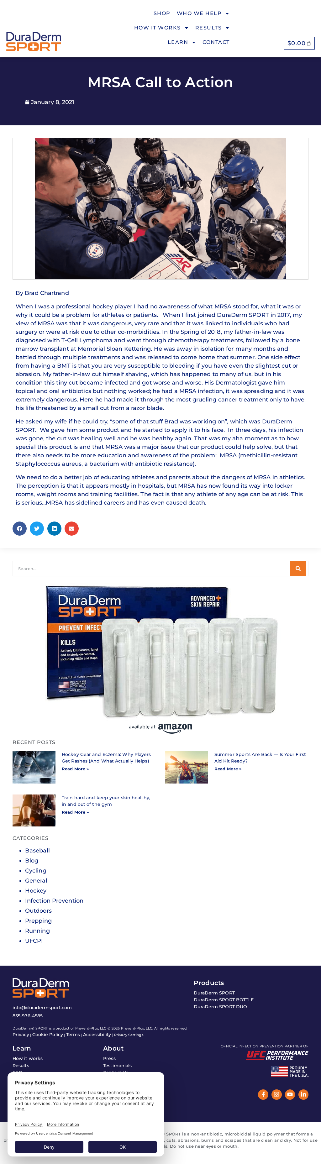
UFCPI (34, 940)
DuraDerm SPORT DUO (220, 1006)
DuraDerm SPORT (214, 993)
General (36, 880)
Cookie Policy (47, 1034)
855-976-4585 (28, 1016)
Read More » (75, 768)
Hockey (36, 890)
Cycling (35, 870)
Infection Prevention (54, 900)
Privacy (21, 1034)
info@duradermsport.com (42, 1007)
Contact (216, 42)
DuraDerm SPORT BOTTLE (224, 1000)
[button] (20, 529)
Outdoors (38, 910)
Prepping (38, 920)
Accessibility (97, 1034)
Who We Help (199, 13)
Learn (178, 42)
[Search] (298, 568)
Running (37, 930)
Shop (162, 13)
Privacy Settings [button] (129, 1035)
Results (208, 28)
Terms (73, 1034)
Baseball (37, 850)
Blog (31, 860)
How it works (157, 28)
